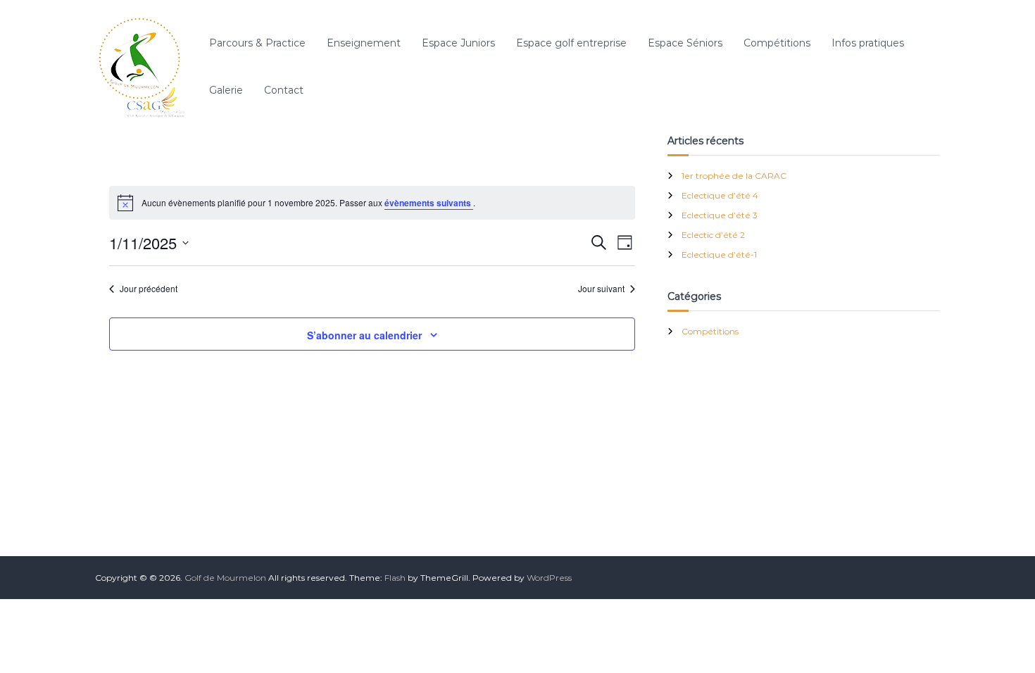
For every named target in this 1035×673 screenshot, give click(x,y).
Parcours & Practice (257, 43)
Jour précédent (148, 288)
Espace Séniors (685, 43)
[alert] (372, 203)
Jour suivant (601, 288)
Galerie (226, 90)
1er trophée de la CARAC (734, 175)
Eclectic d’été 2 (713, 234)
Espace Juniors (458, 43)
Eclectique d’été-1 (719, 254)
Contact (283, 90)
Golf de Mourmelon (225, 577)
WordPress (549, 577)
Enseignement (364, 43)
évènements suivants (428, 202)
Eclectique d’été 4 (720, 195)
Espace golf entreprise (571, 43)
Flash (395, 577)
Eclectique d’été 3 (720, 215)
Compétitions (777, 43)
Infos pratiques (868, 43)
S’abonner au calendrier (364, 335)
